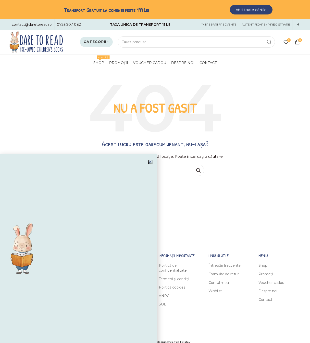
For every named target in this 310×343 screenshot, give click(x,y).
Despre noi (268, 291)
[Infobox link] (32, 24)
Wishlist (215, 291)
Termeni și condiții (174, 279)
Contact (265, 299)
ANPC (164, 296)
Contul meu (219, 282)
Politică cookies (172, 287)
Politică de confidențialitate (173, 268)
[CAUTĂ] (269, 42)
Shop (263, 265)
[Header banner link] (155, 9)
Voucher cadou (271, 282)
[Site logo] (36, 42)
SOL (162, 304)
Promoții (266, 274)
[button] (150, 162)
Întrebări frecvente (225, 265)
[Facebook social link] (298, 24)
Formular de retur (224, 274)
